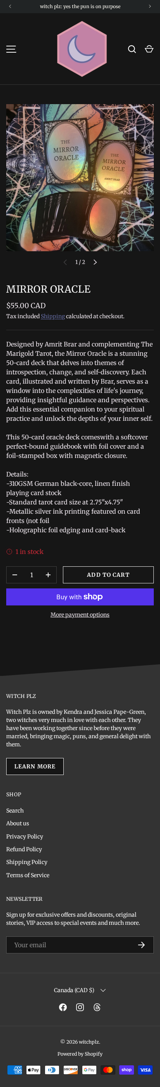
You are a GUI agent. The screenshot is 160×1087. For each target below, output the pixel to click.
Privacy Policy (24, 836)
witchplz (89, 1042)
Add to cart (108, 574)
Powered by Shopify (80, 1054)
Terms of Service (27, 875)
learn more (35, 766)
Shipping (53, 316)
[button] (149, 49)
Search (15, 810)
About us (17, 823)
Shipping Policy (26, 862)
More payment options (80, 614)
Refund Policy (24, 849)
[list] (80, 177)
